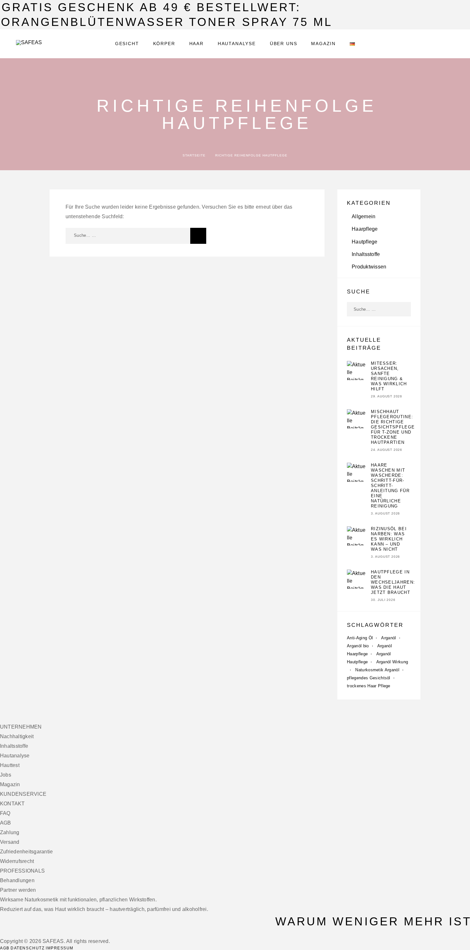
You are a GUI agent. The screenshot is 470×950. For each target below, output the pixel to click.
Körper (164, 43)
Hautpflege (364, 241)
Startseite (194, 155)
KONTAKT (12, 803)
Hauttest (10, 765)
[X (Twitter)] (10, 932)
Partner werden (18, 890)
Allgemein (363, 216)
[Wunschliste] (437, 44)
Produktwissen (369, 266)
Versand (10, 842)
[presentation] (356, 376)
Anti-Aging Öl (360, 637)
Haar (196, 43)
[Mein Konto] (423, 44)
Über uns (283, 43)
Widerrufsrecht (17, 861)
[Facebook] (2, 932)
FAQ (5, 813)
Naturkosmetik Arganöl (377, 669)
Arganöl (388, 637)
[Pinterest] (17, 932)
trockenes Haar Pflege (368, 685)
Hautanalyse (237, 43)
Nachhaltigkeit (17, 736)
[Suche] (408, 44)
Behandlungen (17, 880)
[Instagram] (6, 932)
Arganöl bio (358, 645)
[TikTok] (13, 932)
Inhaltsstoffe (366, 254)
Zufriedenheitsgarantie (26, 851)
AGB (5, 823)
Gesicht (127, 43)
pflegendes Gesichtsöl (368, 677)
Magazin (323, 43)
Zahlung (10, 832)
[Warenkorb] (451, 44)
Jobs (5, 775)
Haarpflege (365, 229)
